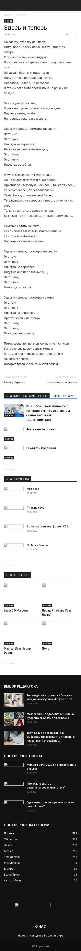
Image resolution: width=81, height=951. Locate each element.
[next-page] (12, 467)
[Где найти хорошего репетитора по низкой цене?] (14, 807)
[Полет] (59, 633)
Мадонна (33, 488)
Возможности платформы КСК (47, 526)
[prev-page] (6, 467)
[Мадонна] (14, 494)
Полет (46, 648)
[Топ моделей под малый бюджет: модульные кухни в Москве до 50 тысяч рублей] (14, 700)
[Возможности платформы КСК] (14, 531)
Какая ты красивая (41, 448)
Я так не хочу (35, 507)
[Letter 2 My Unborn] (21, 595)
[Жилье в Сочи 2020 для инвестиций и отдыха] (14, 770)
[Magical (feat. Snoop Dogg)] (21, 633)
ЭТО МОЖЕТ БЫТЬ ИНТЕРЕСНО (26, 395)
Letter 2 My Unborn (16, 610)
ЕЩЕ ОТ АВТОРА (63, 395)
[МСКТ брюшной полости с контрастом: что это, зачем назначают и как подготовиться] (14, 410)
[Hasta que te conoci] (14, 434)
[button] (6, 5)
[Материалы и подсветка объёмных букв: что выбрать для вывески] (14, 719)
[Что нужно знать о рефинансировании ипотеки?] (14, 788)
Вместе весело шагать (62, 382)
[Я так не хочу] (14, 512)
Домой (8, 14)
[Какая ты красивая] (14, 452)
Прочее (21, 14)
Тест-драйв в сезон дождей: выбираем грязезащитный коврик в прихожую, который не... (51, 736)
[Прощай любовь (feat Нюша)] (59, 595)
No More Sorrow (37, 545)
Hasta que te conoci (41, 429)
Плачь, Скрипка (14, 382)
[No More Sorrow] (14, 550)
